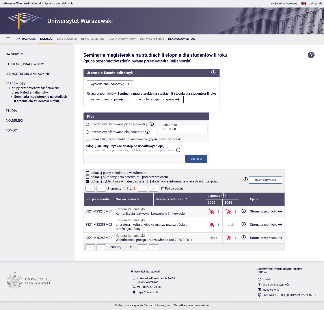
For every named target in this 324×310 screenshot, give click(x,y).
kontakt (267, 279)
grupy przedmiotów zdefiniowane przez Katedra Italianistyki (36, 90)
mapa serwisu (271, 289)
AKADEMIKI (14, 121)
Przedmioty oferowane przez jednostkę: (119, 124)
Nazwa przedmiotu (169, 199)
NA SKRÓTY (14, 54)
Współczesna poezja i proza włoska (142, 240)
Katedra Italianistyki (119, 73)
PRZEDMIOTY (16, 84)
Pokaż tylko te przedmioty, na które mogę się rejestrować (132, 150)
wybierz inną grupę (104, 99)
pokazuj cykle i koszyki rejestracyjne (117, 181)
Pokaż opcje (174, 189)
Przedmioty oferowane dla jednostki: (117, 132)
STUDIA (11, 111)
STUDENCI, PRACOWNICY (25, 64)
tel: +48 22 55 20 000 (149, 287)
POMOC (11, 130)
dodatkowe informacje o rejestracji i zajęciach (185, 181)
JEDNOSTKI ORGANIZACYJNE (28, 74)
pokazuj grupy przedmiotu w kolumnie (118, 173)
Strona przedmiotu (263, 211)
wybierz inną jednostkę (107, 84)
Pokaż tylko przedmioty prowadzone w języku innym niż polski (136, 139)
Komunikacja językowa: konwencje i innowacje (150, 214)
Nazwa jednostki (128, 199)
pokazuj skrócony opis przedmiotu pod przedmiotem (129, 177)
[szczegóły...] (218, 211)
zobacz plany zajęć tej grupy (153, 99)
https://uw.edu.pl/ (147, 292)
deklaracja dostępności (276, 284)
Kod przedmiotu (97, 199)
